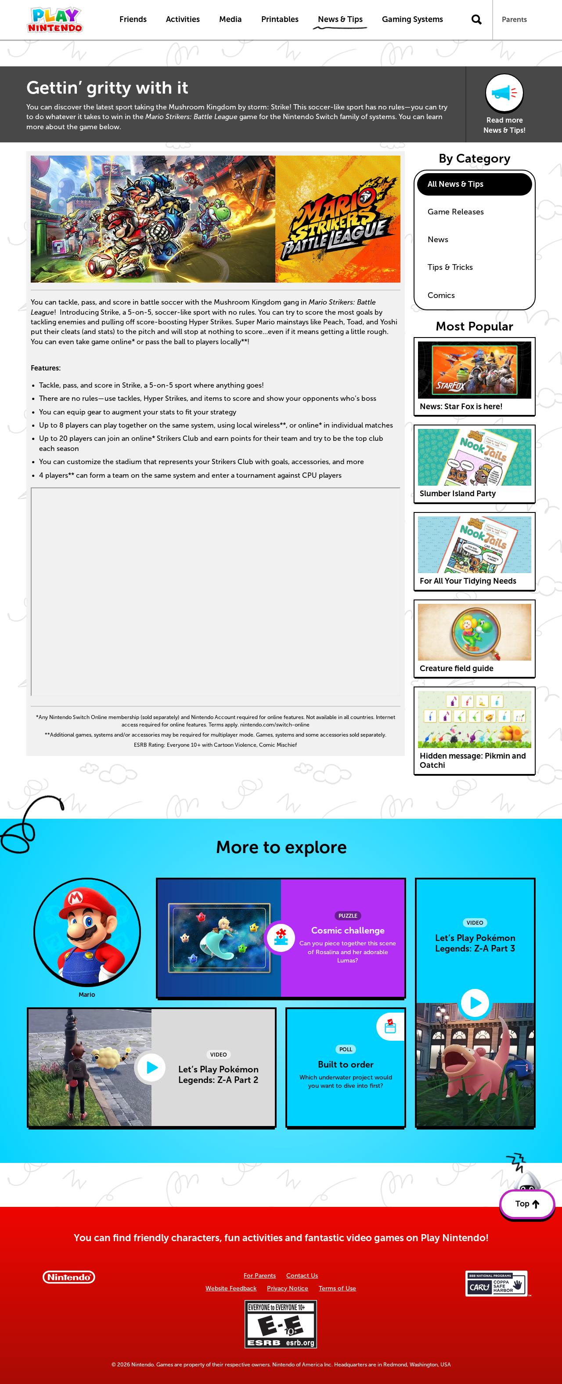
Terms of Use (337, 1288)
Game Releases (456, 211)
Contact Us (302, 1275)
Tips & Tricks (450, 267)
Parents (514, 19)
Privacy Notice (287, 1288)
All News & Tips (455, 184)
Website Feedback (230, 1288)
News (438, 239)
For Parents (260, 1275)
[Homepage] (63, 19)
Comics (441, 295)
